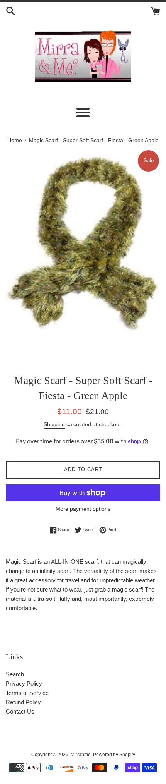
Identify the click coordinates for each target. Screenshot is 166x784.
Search (15, 674)
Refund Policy (23, 702)
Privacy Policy (24, 683)
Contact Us (20, 711)
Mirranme (81, 754)
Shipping (54, 424)
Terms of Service (27, 693)
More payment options (83, 509)
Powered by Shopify (114, 754)
